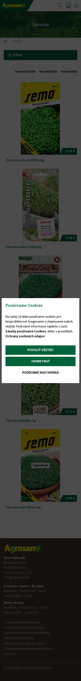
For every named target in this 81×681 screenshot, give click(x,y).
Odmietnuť (40, 361)
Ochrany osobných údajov (25, 336)
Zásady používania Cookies (25, 331)
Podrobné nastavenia (40, 373)
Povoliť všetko (40, 350)
